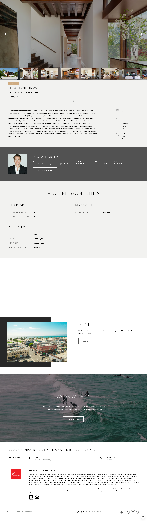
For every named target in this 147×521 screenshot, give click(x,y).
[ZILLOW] (122, 512)
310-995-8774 (111, 460)
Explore (87, 341)
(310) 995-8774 (81, 164)
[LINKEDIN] (128, 512)
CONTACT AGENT (45, 170)
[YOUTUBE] (133, 512)
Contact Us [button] (73, 419)
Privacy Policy (95, 512)
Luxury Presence (24, 512)
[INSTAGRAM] (138, 512)
